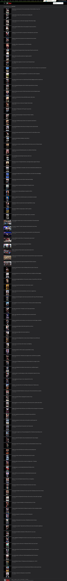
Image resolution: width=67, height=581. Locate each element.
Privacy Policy (22, 579)
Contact (15, 579)
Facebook (26, 579)
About (12, 579)
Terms (18, 579)
